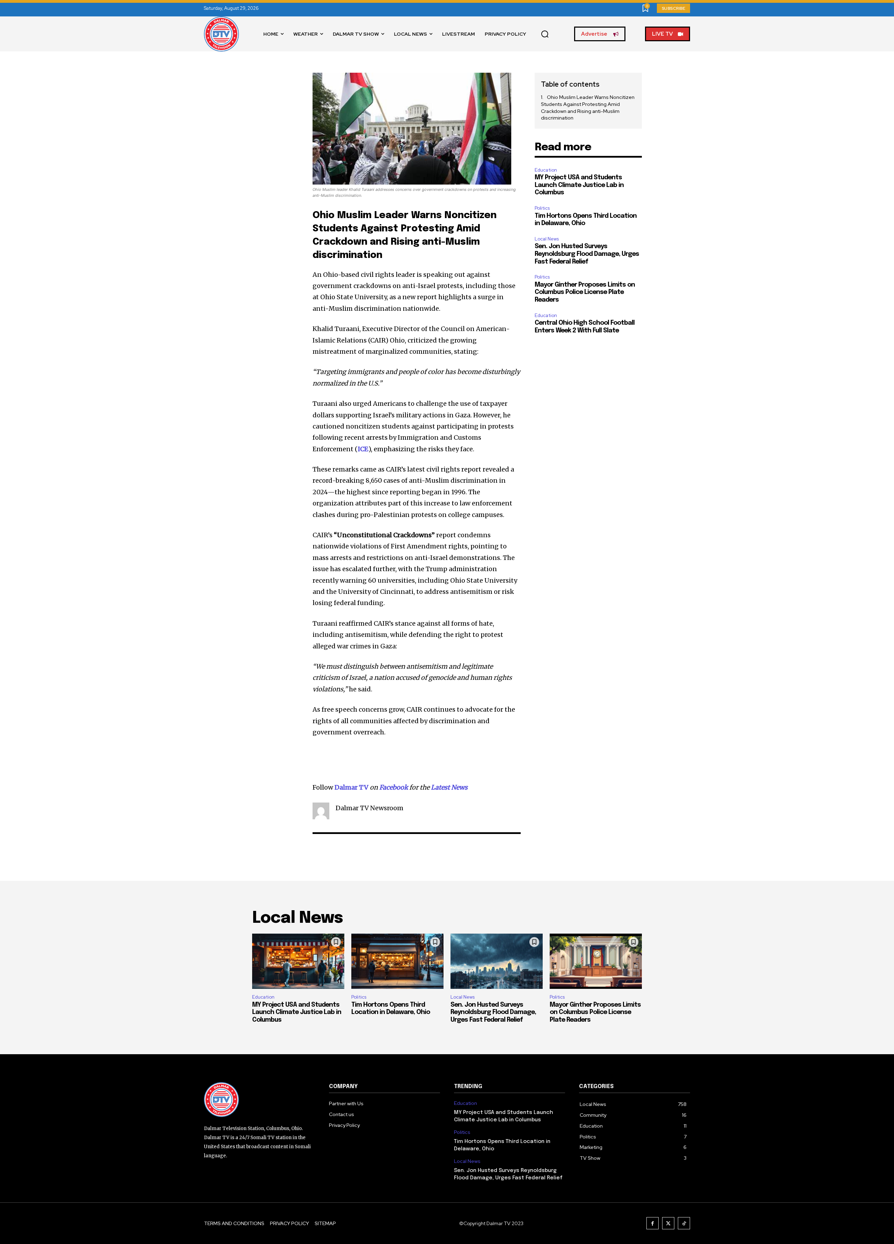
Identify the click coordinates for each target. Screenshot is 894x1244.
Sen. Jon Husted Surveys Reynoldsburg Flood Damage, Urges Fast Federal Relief (587, 254)
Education (546, 170)
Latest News (449, 787)
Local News (547, 239)
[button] (545, 34)
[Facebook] (652, 1223)
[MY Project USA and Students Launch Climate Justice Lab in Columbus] (298, 961)
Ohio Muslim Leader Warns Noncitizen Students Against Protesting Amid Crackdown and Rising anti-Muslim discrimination (588, 107)
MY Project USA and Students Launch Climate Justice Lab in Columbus (579, 185)
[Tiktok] (684, 1223)
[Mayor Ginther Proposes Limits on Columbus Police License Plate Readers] (596, 961)
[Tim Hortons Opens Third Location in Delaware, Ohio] (397, 961)
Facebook (393, 787)
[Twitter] (668, 1223)
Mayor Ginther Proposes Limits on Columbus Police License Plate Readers (585, 292)
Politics (542, 208)
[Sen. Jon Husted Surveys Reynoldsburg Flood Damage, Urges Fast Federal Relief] (496, 961)
